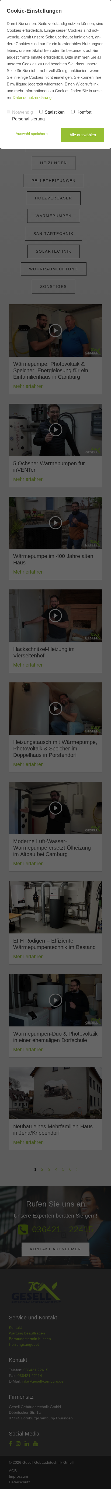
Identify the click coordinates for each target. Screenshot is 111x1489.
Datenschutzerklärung (32, 97)
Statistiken (55, 112)
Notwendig (22, 112)
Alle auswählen (83, 135)
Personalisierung (28, 119)
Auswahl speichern (32, 133)
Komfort (84, 112)
